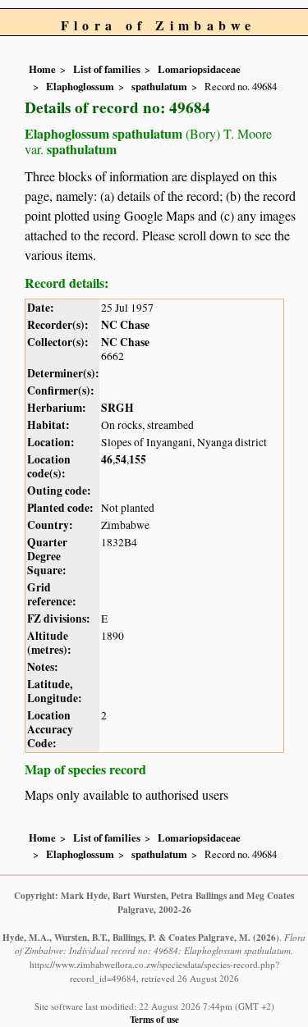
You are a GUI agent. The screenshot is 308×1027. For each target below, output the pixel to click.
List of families (106, 69)
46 (107, 459)
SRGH (117, 407)
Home (42, 69)
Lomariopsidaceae (199, 69)
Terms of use (154, 1019)
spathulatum (159, 86)
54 (120, 459)
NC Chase (125, 325)
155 (137, 459)
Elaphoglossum (80, 86)
